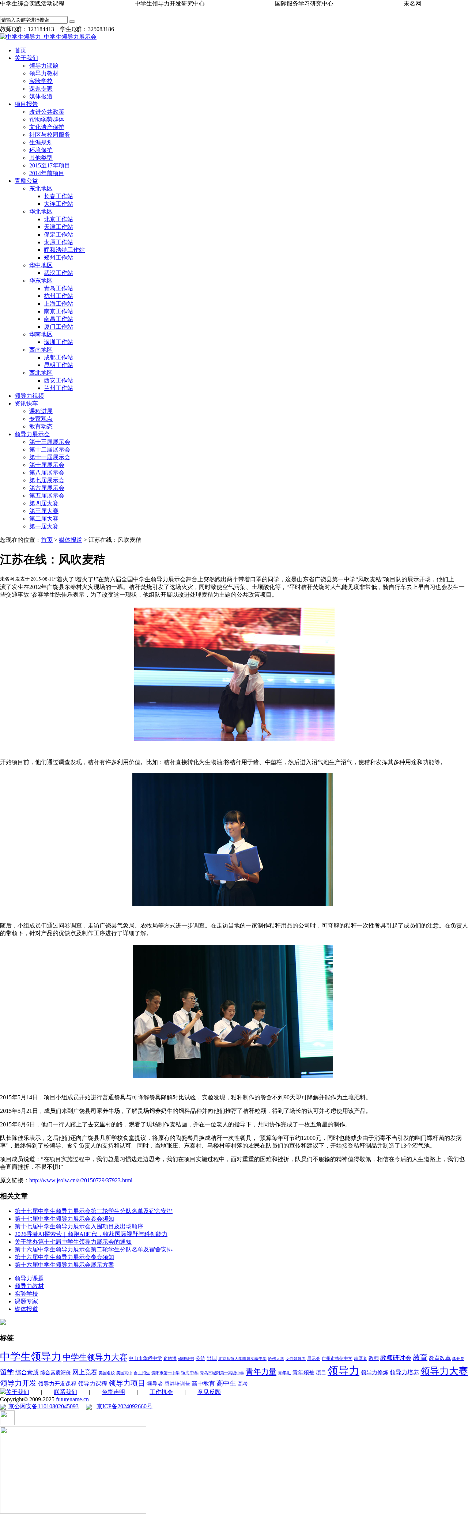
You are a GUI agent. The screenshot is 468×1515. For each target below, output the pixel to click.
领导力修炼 (374, 1372)
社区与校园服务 (49, 135)
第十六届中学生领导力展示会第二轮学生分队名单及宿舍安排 (94, 1249)
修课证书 (186, 1359)
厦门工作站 (58, 327)
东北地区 (41, 188)
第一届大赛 (43, 526)
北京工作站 (58, 219)
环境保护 (41, 150)
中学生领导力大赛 (95, 1357)
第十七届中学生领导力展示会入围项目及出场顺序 (79, 1226)
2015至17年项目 (49, 165)
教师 (374, 1358)
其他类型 (41, 158)
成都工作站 (58, 357)
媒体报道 (41, 96)
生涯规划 (41, 142)
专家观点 (41, 419)
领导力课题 (43, 66)
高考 (243, 1384)
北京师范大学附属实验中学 (242, 1359)
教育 (420, 1357)
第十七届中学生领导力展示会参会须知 (64, 1219)
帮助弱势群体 (46, 119)
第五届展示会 (46, 495)
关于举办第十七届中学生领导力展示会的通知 (73, 1242)
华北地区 (41, 211)
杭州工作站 (58, 296)
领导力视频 (29, 396)
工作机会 (161, 1392)
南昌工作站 (58, 319)
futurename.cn (72, 1399)
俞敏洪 (170, 1358)
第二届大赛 (43, 518)
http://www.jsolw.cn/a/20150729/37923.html (80, 1180)
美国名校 (107, 1373)
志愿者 (360, 1358)
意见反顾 (209, 1392)
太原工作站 (58, 242)
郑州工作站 (58, 257)
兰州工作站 (58, 388)
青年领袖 (303, 1372)
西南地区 (41, 350)
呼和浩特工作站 (64, 250)
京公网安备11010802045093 (43, 1406)
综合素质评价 (55, 1372)
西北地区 (41, 373)
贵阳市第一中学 (165, 1373)
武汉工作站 (58, 273)
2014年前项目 (46, 173)
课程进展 (41, 411)
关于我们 (26, 58)
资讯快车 (26, 403)
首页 (20, 50)
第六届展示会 (46, 488)
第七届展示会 (46, 480)
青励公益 (26, 181)
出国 (212, 1358)
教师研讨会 (395, 1358)
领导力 (343, 1370)
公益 (200, 1358)
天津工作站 (58, 227)
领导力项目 (127, 1383)
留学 (7, 1372)
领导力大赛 (444, 1371)
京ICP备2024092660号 (124, 1406)
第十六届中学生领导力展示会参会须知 (64, 1257)
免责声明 (113, 1392)
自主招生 (142, 1373)
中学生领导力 (30, 1356)
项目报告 (26, 104)
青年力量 (261, 1371)
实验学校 (41, 81)
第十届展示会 (46, 465)
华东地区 (41, 280)
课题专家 (41, 89)
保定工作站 (58, 234)
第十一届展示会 (49, 457)
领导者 (155, 1384)
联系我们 (65, 1392)
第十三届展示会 (49, 442)
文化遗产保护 (46, 127)
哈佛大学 (276, 1359)
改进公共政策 (46, 112)
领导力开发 (18, 1383)
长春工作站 (58, 196)
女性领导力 (296, 1359)
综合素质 (27, 1372)
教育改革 (440, 1358)
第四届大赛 (43, 503)
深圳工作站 (58, 342)
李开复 (458, 1359)
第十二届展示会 (49, 449)
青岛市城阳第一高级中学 (222, 1373)
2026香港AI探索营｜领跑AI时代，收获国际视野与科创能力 (91, 1234)
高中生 (226, 1383)
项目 (321, 1372)
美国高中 (124, 1373)
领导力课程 (92, 1383)
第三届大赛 (43, 511)
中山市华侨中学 (145, 1358)
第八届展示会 (46, 472)
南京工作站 (58, 311)
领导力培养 (404, 1372)
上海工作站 (58, 304)
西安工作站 (58, 380)
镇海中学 (190, 1372)
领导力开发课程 (57, 1383)
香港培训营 (177, 1384)
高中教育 (203, 1383)
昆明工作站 (58, 365)
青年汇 (284, 1372)
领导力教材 (43, 73)
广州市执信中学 (337, 1358)
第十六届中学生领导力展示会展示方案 (64, 1265)
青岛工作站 (58, 288)
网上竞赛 (84, 1372)
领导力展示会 (32, 434)
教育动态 (41, 426)
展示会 (313, 1358)
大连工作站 (58, 204)
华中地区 (41, 265)
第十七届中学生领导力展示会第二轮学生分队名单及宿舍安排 (94, 1211)
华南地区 (41, 334)
